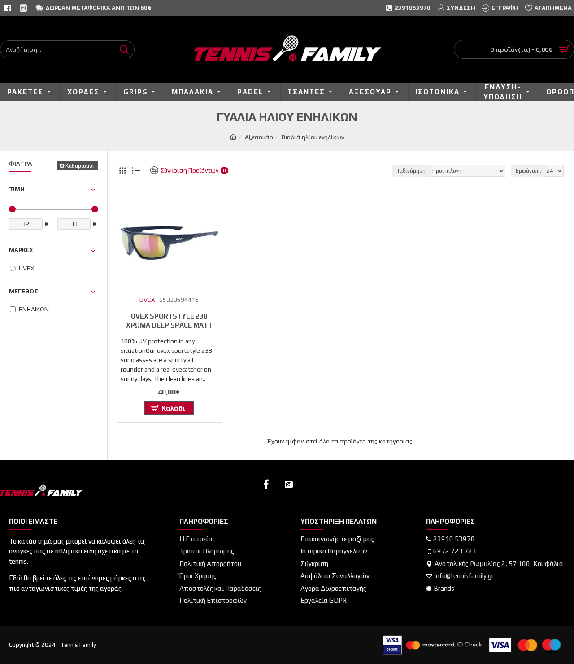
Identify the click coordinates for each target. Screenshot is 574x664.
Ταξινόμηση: (412, 171)
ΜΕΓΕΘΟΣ (23, 291)
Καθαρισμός (80, 166)
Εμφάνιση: (528, 171)
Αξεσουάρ (259, 137)
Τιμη (17, 189)
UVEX (147, 299)
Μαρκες (21, 250)
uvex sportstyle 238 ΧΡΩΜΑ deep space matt (169, 320)
